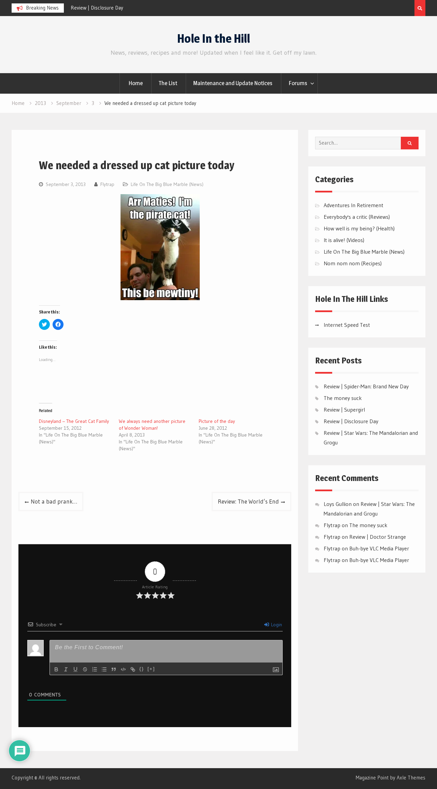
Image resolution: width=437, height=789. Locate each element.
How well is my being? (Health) (359, 228)
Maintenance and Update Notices (232, 83)
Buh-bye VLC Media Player (379, 548)
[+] (151, 668)
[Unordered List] (104, 669)
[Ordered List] (94, 669)
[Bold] (56, 669)
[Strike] (85, 669)
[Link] (133, 669)
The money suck (343, 397)
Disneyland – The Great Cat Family (74, 421)
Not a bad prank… (54, 501)
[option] (132, 7)
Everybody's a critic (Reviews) (357, 216)
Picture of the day (217, 421)
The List (168, 83)
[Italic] (66, 669)
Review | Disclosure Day (97, 7)
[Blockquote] (113, 669)
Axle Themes (411, 777)
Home (135, 83)
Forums (297, 83)
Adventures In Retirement (353, 205)
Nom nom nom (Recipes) (353, 263)
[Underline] (75, 669)
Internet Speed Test (347, 324)
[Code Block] (123, 669)
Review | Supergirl (344, 409)
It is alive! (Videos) (344, 240)
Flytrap (107, 184)
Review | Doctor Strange (377, 536)
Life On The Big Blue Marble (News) (167, 184)
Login (276, 624)
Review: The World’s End (248, 501)
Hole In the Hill (213, 38)
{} (141, 668)
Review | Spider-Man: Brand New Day (366, 386)
